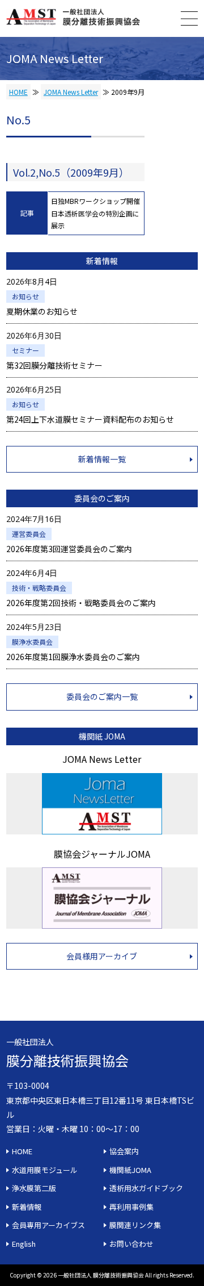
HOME (18, 92)
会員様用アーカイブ (101, 956)
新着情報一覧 (102, 459)
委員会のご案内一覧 (102, 696)
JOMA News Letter (71, 92)
